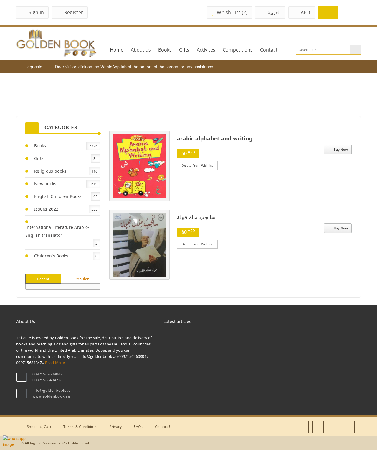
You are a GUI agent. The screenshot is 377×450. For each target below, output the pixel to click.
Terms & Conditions (80, 426)
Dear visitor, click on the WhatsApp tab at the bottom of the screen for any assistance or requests (140, 67)
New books (45, 183)
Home (116, 50)
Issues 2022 (46, 209)
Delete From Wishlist (197, 165)
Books (165, 50)
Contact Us (164, 426)
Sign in (36, 12)
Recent (43, 279)
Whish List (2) (232, 12)
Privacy (115, 426)
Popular (81, 279)
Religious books (50, 171)
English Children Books (58, 196)
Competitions (238, 50)
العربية (274, 12)
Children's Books (51, 256)
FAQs (138, 426)
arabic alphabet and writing (214, 138)
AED (305, 12)
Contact (268, 50)
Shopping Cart (39, 426)
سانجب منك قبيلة (196, 217)
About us (141, 50)
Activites (206, 50)
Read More (150, 168)
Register (73, 12)
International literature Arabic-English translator (57, 231)
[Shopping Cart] (328, 12)
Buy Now (341, 149)
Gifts (184, 50)
